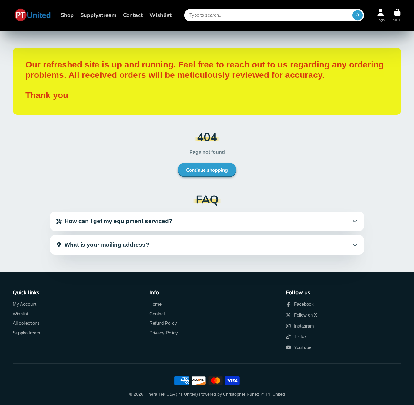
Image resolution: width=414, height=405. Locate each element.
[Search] (357, 15)
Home (155, 304)
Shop (67, 15)
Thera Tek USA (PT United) (172, 394)
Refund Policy (163, 323)
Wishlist (160, 15)
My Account (24, 304)
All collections (26, 323)
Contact (133, 15)
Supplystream (98, 15)
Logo (32, 15)
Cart (397, 15)
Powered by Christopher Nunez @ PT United (242, 394)
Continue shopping (207, 170)
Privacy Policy (163, 332)
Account (381, 15)
